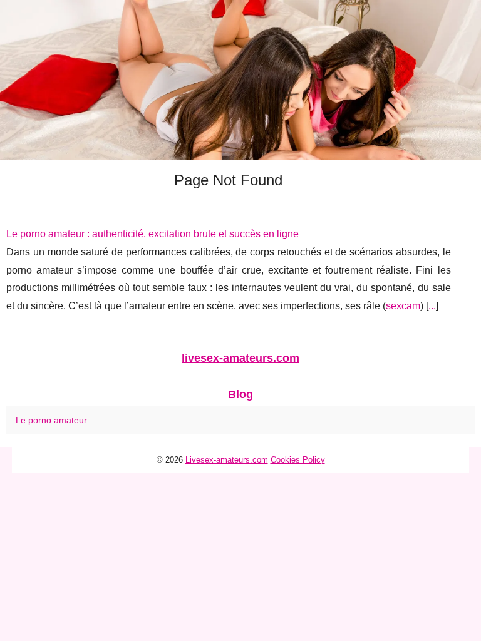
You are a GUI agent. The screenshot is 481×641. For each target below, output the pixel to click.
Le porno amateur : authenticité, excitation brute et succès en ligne (152, 233)
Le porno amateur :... (58, 420)
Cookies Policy (298, 459)
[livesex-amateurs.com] (240, 80)
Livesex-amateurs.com (226, 459)
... (432, 305)
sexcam (403, 305)
